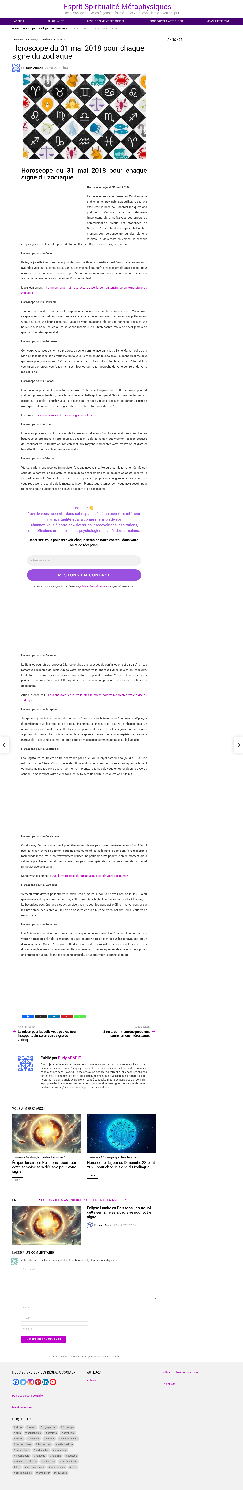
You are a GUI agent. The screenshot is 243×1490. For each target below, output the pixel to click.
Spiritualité (55, 21)
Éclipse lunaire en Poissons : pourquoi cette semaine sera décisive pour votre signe (44, 1167)
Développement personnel (106, 21)
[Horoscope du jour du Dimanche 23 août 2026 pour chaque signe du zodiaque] (121, 1133)
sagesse (72, 1455)
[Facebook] (28, 1016)
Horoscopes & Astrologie (166, 21)
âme (74, 1467)
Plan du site (168, 1384)
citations (52, 1433)
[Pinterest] (67, 1016)
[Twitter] (23, 1382)
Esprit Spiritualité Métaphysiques (117, 6)
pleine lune (61, 1450)
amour (32, 1427)
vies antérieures (35, 1467)
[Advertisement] (53, 211)
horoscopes (44, 1444)
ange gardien (49, 1427)
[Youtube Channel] (53, 1382)
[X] (41, 1016)
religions (56, 1455)
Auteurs (91, 1380)
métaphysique (65, 1444)
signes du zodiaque (26, 1461)
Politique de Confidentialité (27, 1395)
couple (19, 1438)
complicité (69, 1433)
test (18, 1467)
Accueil (19, 21)
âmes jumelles (24, 1472)
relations (40, 1455)
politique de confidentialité (93, 586)
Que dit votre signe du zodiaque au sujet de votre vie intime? (90, 875)
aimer (19, 1427)
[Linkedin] (54, 1016)
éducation (61, 1472)
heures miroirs (23, 1444)
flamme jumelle (69, 1438)
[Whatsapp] (80, 1016)
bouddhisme (34, 1433)
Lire (17, 1180)
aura (18, 1433)
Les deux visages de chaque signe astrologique (67, 415)
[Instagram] (30, 1382)
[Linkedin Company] (45, 1382)
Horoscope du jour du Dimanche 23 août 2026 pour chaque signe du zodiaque (121, 1164)
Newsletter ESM (217, 21)
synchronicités (69, 1461)
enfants (50, 1438)
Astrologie (68, 1427)
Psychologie (22, 1455)
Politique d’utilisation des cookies (181, 1372)
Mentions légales (22, 1407)
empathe (34, 1438)
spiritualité (49, 1461)
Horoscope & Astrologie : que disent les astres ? (39, 1157)
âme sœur (44, 1472)
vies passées (58, 1467)
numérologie (22, 1450)
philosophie (42, 1450)
